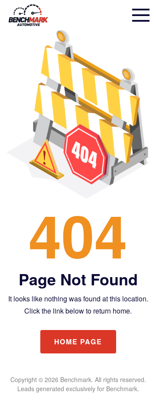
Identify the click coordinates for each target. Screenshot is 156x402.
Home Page (78, 341)
